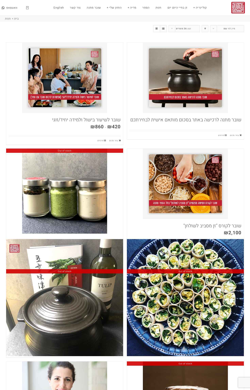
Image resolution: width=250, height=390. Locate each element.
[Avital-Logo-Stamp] (238, 3)
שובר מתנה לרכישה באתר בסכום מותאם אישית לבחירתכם (185, 119)
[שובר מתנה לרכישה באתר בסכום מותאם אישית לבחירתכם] (185, 78)
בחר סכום (234, 135)
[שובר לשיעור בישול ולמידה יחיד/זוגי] (64, 78)
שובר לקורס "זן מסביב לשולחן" (212, 225)
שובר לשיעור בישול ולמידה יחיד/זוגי (86, 119)
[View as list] (163, 28)
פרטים (221, 135)
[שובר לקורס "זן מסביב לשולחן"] (185, 184)
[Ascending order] (205, 28)
